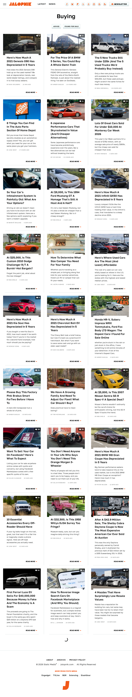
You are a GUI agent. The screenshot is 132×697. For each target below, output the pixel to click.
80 (83, 497)
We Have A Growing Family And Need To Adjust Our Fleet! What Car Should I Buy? (65, 398)
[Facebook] (67, 4)
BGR (64, 675)
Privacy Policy (77, 660)
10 (127, 297)
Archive (61, 660)
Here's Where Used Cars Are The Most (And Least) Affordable (110, 261)
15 (127, 429)
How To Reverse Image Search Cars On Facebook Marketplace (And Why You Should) (65, 598)
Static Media (50, 664)
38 (39, 429)
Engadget (46, 675)
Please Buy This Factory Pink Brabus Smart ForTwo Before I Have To (22, 398)
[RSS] (105, 4)
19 (127, 570)
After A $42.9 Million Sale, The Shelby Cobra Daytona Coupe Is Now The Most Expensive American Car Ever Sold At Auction (109, 528)
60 (127, 370)
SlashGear (86, 675)
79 (39, 236)
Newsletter (120, 4)
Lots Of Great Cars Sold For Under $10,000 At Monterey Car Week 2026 (109, 129)
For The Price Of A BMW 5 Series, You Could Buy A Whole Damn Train (65, 61)
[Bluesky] (72, 4)
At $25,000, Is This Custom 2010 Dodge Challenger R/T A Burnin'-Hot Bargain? (20, 263)
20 (127, 101)
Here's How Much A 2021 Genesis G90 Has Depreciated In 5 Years (21, 61)
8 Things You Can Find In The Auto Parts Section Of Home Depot (21, 127)
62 (39, 570)
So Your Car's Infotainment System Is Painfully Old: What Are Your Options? (21, 198)
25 (39, 370)
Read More (30, 92)
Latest (42, 4)
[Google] (99, 4)
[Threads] (88, 4)
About (49, 660)
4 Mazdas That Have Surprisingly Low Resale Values (110, 596)
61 (39, 170)
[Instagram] (94, 4)
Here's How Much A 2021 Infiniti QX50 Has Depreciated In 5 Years (109, 196)
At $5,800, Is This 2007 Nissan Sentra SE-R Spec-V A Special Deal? (109, 396)
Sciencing (73, 675)
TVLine (56, 675)
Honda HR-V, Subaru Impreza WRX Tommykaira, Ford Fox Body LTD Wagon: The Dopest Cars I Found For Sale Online (110, 328)
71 (83, 170)
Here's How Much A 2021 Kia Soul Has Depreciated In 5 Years (21, 323)
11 (83, 36)
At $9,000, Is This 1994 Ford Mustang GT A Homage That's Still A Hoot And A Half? (65, 198)
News (52, 4)
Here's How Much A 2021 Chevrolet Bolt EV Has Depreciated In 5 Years (65, 325)
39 (83, 429)
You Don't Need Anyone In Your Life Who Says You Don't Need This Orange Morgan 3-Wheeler (65, 458)
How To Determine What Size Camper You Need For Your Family (66, 261)
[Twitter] (83, 4)
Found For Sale (72, 26)
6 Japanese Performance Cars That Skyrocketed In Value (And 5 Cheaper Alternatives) (65, 130)
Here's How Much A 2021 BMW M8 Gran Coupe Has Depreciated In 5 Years (109, 457)
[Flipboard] (78, 4)
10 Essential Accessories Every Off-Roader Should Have (21, 523)
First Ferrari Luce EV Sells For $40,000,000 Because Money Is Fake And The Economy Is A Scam (21, 599)
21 (39, 497)
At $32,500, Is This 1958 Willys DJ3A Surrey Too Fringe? (66, 523)
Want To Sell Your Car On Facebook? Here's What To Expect (20, 455)
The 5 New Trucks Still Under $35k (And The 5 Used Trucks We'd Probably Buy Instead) (109, 63)
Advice (56, 26)
